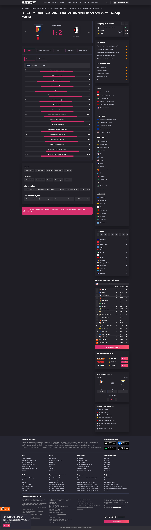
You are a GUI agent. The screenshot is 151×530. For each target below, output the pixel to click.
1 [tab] (111, 399)
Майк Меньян (69, 199)
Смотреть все (101, 111)
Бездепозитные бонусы (56, 482)
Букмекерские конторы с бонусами (87, 488)
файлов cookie (7, 522)
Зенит (99, 80)
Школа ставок (95, 2)
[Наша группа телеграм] (105, 517)
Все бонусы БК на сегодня (57, 490)
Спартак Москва (102, 77)
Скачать (75, 2)
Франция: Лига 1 (104, 108)
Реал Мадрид (104, 141)
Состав (49, 170)
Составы (42, 59)
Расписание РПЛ (103, 409)
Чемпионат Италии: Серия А (46, 189)
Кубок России (81, 462)
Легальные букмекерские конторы (87, 484)
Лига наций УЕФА (104, 126)
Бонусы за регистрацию (56, 484)
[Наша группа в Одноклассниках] (115, 517)
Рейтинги (54, 2)
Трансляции (83, 50)
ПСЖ (101, 157)
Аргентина (102, 223)
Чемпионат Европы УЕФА (107, 119)
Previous (122, 23)
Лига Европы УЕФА (105, 122)
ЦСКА (102, 182)
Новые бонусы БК (54, 478)
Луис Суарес (25, 488)
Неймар (24, 482)
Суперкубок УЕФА (82, 468)
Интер (102, 163)
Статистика (46, 2)
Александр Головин (27, 486)
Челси (102, 160)
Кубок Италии (30, 189)
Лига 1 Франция (26, 466)
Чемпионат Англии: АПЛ (105, 49)
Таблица (70, 50)
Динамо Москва (102, 70)
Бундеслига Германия (28, 464)
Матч (29, 50)
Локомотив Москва (103, 73)
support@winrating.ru (54, 517)
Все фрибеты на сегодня (56, 488)
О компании (107, 478)
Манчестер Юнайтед (106, 170)
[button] (112, 239)
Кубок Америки (104, 132)
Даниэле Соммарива (45, 199)
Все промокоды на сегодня (57, 486)
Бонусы (62, 2)
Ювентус (102, 166)
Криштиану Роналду (28, 478)
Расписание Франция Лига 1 (107, 423)
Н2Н (58, 50)
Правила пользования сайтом (113, 486)
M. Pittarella (79, 199)
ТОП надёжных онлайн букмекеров (87, 486)
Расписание (40, 170)
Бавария (102, 154)
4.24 (120, 391)
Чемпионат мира (104, 129)
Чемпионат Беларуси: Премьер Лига (108, 46)
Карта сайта (80, 509)
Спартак (102, 176)
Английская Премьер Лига (29, 460)
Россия (101, 197)
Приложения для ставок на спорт (87, 478)
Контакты (107, 480)
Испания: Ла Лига (105, 92)
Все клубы (52, 471)
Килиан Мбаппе (26, 484)
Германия (102, 213)
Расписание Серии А (105, 415)
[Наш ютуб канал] (112, 517)
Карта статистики (109, 482)
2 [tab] (113, 399)
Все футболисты (26, 490)
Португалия (103, 210)
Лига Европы (80, 458)
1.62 (110, 391)
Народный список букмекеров (86, 482)
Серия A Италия (26, 458)
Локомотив (103, 179)
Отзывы (87, 2)
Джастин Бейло (30, 199)
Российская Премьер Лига (29, 468)
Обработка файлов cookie (111, 484)
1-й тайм (34, 65)
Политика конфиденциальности (85, 507)
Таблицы (68, 170)
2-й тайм (43, 65)
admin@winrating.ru (67, 519)
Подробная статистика (112, 347)
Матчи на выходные (105, 429)
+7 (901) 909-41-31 (60, 512)
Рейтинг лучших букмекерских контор (88, 480)
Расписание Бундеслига (106, 420)
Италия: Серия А (104, 98)
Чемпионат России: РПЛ (105, 59)
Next (126, 23)
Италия (101, 216)
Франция (102, 200)
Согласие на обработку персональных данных (115, 489)
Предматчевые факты (44, 50)
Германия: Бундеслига (106, 104)
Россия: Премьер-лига (106, 95)
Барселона (103, 144)
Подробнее (120, 395)
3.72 (100, 391)
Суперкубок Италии (87, 189)
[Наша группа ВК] (109, 517)
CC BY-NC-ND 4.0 (108, 507)
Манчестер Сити (105, 147)
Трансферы (58, 170)
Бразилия (102, 219)
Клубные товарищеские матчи (68, 189)
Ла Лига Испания (27, 462)
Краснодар (103, 186)
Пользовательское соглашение (85, 503)
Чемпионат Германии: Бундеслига (108, 52)
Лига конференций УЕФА (84, 464)
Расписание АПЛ (103, 412)
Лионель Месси (26, 480)
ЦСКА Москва (101, 67)
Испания (102, 204)
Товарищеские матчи (83, 466)
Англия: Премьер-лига (106, 101)
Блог (81, 2)
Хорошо (6, 526)
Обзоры (68, 2)
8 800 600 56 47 (61, 514)
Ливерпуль (103, 151)
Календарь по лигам (105, 426)
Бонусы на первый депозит (57, 480)
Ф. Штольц (58, 199)
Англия (101, 207)
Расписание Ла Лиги (104, 418)
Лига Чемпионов (82, 460)
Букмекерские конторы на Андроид (87, 490)
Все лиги (24, 471)
